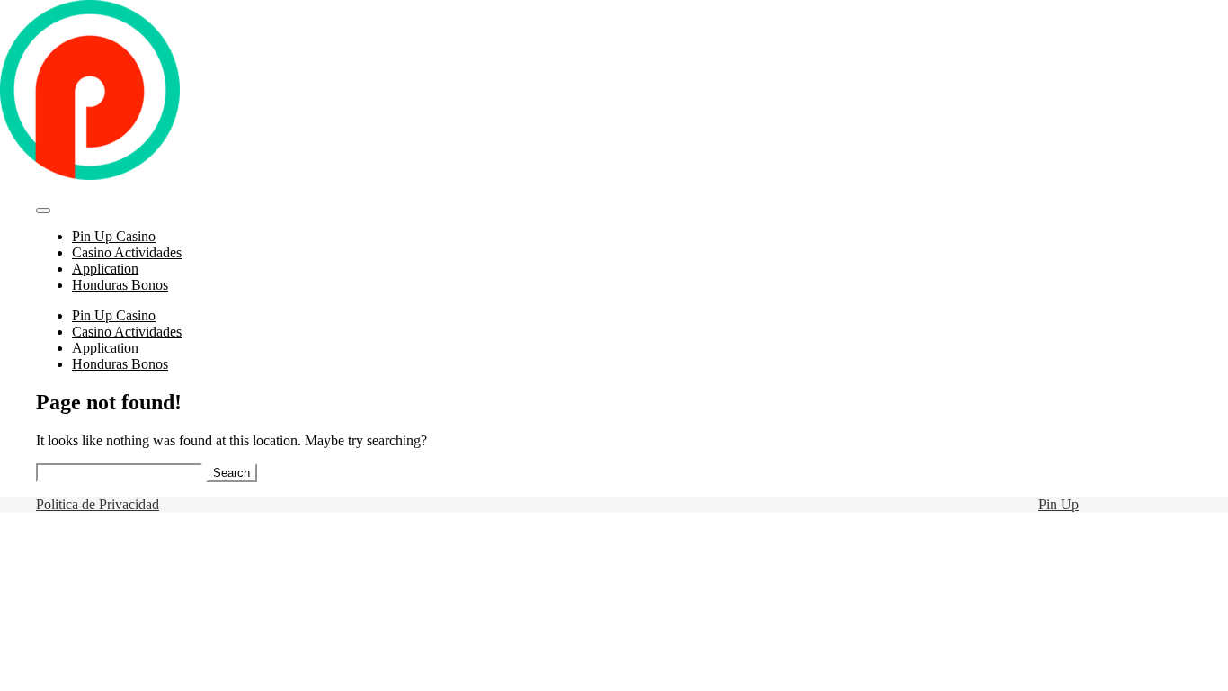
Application (105, 268)
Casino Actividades (127, 252)
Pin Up (1058, 504)
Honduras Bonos (120, 284)
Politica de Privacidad (97, 504)
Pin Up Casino (114, 236)
